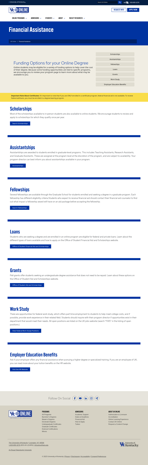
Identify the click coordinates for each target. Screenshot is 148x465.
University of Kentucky (17, 2)
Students (48, 18)
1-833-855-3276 (14, 445)
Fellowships (115, 64)
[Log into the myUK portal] (126, 2)
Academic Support (81, 414)
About (60, 18)
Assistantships (115, 59)
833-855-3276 (134, 2)
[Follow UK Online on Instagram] (91, 398)
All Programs (46, 414)
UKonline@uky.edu (41, 445)
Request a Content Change (118, 424)
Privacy (67, 456)
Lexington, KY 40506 (36, 443)
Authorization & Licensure (117, 414)
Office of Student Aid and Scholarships (27, 285)
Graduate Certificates (49, 426)
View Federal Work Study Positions (25, 331)
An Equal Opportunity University (20, 450)
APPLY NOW (133, 10)
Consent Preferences (98, 456)
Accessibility (85, 456)
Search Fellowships (19, 208)
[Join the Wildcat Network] (97, 398)
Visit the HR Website (20, 369)
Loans (115, 69)
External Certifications (50, 429)
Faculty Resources (76, 18)
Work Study (115, 79)
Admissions (35, 18)
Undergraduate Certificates (51, 424)
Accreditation (113, 417)
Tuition (77, 424)
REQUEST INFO (119, 10)
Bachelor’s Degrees (49, 417)
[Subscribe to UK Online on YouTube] (80, 398)
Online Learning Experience (118, 419)
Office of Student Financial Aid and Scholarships (30, 246)
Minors (44, 431)
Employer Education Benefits (115, 84)
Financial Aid (80, 419)
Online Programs (18, 18)
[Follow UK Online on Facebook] (74, 398)
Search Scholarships (20, 123)
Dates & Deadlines (82, 417)
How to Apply (80, 422)
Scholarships (115, 54)
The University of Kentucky (18, 443)
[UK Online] (19, 10)
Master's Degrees (48, 419)
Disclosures (75, 456)
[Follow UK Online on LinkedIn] (85, 398)
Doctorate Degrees (48, 422)
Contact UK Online (115, 422)
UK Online (13, 41)
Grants (115, 74)
